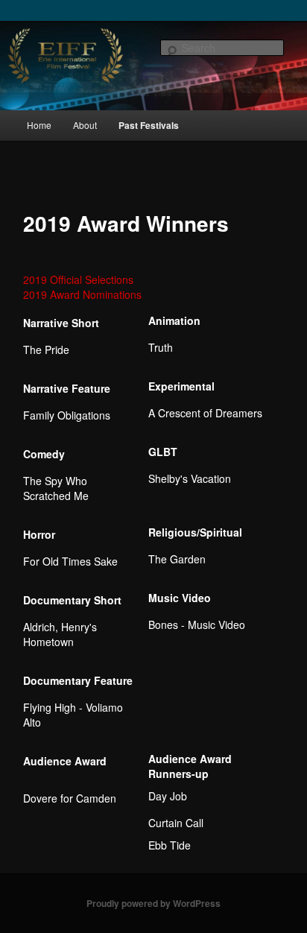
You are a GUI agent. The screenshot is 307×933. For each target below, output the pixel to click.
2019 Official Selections (78, 279)
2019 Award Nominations (82, 294)
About (85, 124)
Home (39, 124)
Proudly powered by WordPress (153, 903)
